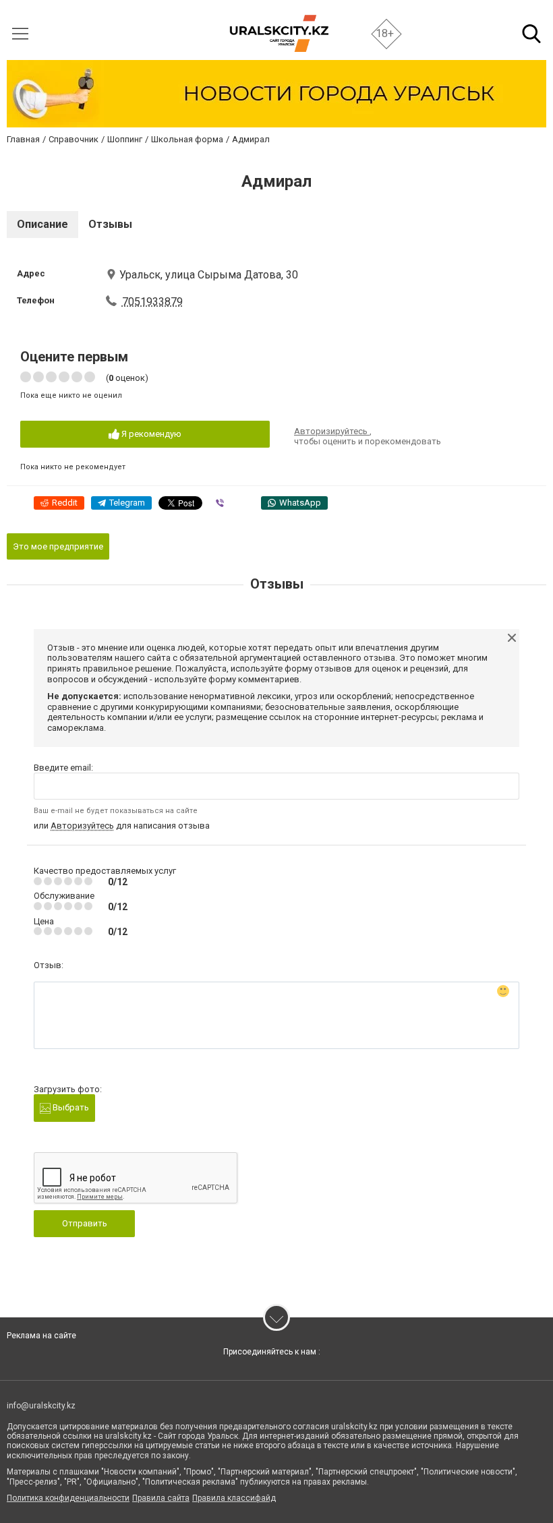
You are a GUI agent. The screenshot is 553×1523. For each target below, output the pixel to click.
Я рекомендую (150, 434)
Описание (42, 224)
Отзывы (110, 224)
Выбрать (70, 1107)
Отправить (84, 1223)
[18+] (279, 33)
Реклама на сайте (41, 1335)
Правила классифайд (234, 1498)
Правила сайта (161, 1498)
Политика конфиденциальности (68, 1498)
